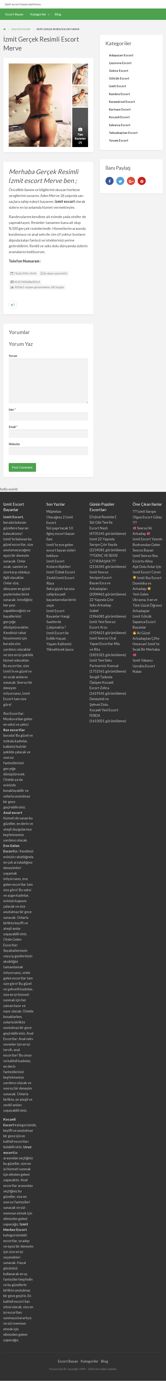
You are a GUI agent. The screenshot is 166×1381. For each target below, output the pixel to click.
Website (14, 444)
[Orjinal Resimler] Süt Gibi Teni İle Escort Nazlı (102, 522)
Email (13, 427)
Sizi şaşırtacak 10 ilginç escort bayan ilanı (60, 533)
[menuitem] (14, 14)
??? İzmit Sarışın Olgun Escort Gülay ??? (147, 516)
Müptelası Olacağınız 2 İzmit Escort (59, 516)
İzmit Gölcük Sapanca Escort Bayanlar (144, 621)
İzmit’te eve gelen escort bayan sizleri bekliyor (61, 550)
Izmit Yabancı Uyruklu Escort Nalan (144, 665)
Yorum (13, 356)
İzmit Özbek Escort (60, 572)
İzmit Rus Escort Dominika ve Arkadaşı (147, 583)
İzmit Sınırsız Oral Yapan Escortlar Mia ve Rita (104, 643)
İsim (12, 409)
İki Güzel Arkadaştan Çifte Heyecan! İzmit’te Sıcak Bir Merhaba (146, 641)
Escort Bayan (14, 14)
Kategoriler (38, 14)
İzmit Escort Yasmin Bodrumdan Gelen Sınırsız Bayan (147, 544)
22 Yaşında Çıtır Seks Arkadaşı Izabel (101, 605)
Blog (58, 14)
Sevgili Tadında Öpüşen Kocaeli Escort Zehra (101, 682)
